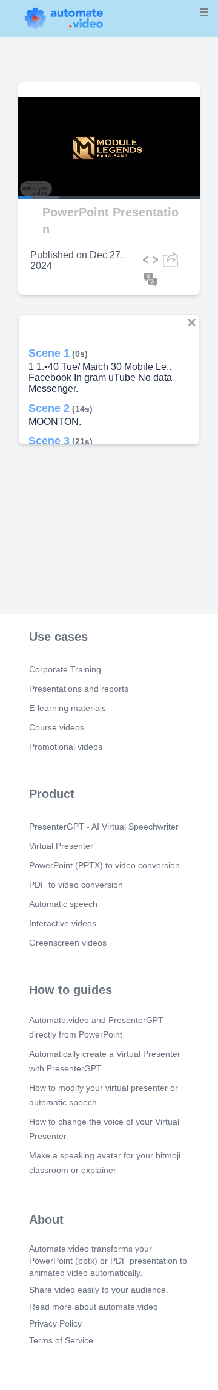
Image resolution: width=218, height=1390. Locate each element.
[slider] (60, 164)
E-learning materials (67, 708)
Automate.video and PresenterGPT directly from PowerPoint (96, 1027)
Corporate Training (65, 669)
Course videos (56, 727)
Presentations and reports (78, 688)
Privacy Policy (55, 1323)
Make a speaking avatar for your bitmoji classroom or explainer (104, 1163)
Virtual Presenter (61, 846)
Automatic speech (63, 904)
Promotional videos (65, 747)
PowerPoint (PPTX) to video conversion (104, 865)
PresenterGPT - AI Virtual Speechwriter (104, 826)
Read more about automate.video (93, 1306)
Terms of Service (61, 1340)
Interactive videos (62, 923)
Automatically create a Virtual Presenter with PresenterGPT (104, 1061)
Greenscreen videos (68, 942)
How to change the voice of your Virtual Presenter (104, 1129)
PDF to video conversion (76, 884)
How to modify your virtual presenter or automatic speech (103, 1095)
